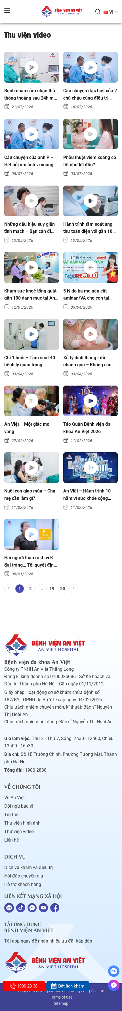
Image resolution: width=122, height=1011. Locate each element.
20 (62, 588)
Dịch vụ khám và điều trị (28, 867)
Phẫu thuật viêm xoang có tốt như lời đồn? (89, 161)
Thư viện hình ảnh (22, 823)
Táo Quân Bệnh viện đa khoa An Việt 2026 (87, 427)
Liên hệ (11, 840)
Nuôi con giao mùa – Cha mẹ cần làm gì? (29, 494)
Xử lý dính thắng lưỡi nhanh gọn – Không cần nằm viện (87, 362)
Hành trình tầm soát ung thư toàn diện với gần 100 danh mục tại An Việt (89, 228)
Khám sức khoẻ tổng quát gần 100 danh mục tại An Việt (30, 295)
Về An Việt (14, 797)
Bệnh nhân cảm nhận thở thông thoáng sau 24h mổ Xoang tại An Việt (30, 95)
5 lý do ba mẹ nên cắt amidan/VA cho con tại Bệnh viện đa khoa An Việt (90, 295)
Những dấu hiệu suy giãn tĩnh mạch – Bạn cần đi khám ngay (29, 228)
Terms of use (61, 997)
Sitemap (61, 1003)
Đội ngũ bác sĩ (18, 806)
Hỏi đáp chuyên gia (23, 876)
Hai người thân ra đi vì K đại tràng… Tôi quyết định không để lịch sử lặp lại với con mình (31, 562)
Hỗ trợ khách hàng (22, 884)
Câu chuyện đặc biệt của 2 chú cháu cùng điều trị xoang (90, 95)
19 (51, 588)
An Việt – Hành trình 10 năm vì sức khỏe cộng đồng (87, 495)
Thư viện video (19, 831)
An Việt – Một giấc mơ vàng (26, 427)
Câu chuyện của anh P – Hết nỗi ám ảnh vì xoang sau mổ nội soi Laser (28, 161)
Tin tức (11, 814)
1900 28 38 (27, 986)
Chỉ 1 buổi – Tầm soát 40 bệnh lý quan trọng (29, 361)
